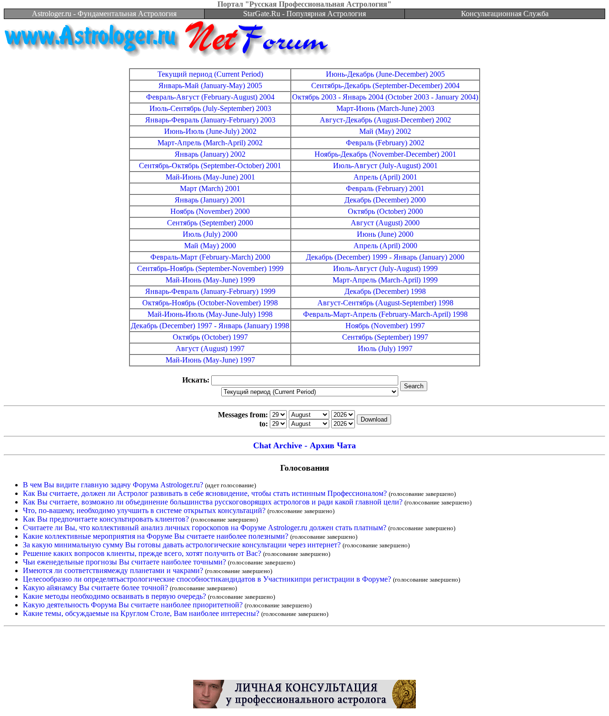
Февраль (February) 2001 (385, 188)
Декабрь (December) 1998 (385, 291)
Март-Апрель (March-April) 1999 (385, 280)
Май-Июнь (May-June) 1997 (210, 360)
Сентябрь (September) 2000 (210, 223)
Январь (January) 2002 (210, 154)
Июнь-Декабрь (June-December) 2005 (385, 74)
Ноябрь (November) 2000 (210, 211)
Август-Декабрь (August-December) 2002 (385, 120)
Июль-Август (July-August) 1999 (385, 268)
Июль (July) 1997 (385, 348)
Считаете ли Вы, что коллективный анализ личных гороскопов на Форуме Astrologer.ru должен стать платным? (204, 528)
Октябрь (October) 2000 (385, 211)
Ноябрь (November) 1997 (385, 326)
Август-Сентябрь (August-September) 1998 (385, 303)
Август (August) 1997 (210, 348)
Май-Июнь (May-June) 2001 (210, 177)
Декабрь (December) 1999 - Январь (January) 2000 (385, 257)
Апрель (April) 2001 (385, 177)
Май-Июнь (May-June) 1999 (210, 280)
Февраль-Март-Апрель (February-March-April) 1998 (385, 314)
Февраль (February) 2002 (385, 143)
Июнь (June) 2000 (385, 234)
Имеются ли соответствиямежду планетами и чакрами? (113, 570)
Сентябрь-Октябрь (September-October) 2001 (210, 165)
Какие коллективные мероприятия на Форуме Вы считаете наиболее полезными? (155, 536)
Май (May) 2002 (385, 131)
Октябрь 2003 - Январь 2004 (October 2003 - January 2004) (385, 97)
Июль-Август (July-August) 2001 (385, 165)
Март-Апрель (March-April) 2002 (210, 143)
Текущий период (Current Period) (210, 74)
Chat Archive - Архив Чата (304, 445)
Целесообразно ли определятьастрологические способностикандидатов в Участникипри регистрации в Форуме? (207, 579)
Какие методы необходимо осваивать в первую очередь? (114, 596)
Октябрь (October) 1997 (210, 337)
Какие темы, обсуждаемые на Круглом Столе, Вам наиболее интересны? (141, 613)
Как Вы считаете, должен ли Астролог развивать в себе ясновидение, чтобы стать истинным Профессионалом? (205, 493)
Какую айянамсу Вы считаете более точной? (95, 588)
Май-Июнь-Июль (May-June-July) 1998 (210, 314)
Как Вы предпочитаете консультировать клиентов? (106, 519)
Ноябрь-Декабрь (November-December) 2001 (385, 154)
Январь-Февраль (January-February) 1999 (210, 291)
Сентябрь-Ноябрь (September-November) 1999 (210, 268)
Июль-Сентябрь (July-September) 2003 (210, 108)
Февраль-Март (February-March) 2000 (210, 257)
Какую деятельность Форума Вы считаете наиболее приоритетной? (133, 605)
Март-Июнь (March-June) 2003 (385, 108)
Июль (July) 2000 (210, 234)
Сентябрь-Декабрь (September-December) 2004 (385, 85)
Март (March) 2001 (210, 188)
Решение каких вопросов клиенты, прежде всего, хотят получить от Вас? (142, 553)
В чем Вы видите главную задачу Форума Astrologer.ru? (113, 485)
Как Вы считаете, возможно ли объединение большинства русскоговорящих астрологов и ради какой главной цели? (213, 502)
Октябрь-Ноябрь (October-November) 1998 (210, 303)
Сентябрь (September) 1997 (385, 337)
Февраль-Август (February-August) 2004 (210, 97)
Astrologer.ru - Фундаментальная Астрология (104, 14)
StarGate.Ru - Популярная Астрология (304, 14)
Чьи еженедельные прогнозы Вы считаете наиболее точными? (124, 562)
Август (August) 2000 (385, 223)
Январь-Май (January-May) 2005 (210, 85)
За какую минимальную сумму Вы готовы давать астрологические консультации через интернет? (182, 545)
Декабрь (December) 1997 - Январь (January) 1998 (210, 326)
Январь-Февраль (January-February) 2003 (210, 120)
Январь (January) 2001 (210, 200)
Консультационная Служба (505, 14)
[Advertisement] (304, 655)
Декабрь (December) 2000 (385, 200)
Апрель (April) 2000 (385, 246)
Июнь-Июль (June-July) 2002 (210, 131)
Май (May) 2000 (210, 246)
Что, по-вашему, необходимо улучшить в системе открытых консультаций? (144, 510)
